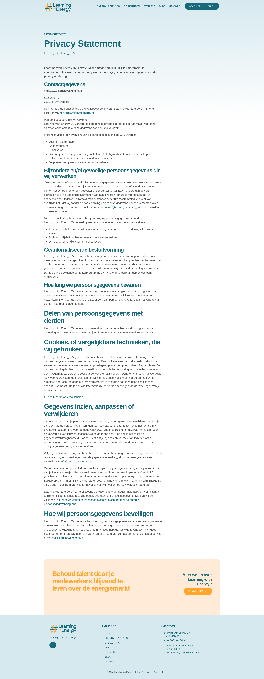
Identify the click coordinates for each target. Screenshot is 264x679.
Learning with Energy (123, 672)
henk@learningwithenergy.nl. (77, 112)
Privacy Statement (143, 672)
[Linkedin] (53, 645)
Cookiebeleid (159, 672)
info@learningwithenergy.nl (124, 207)
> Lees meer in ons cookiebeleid (63, 397)
